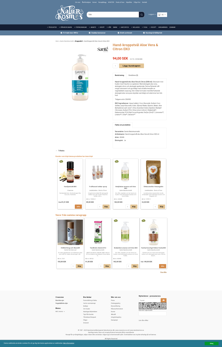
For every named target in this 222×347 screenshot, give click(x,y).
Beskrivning (119, 75)
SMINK (115, 27)
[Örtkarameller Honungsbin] (153, 172)
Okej (211, 343)
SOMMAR (172, 27)
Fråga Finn (137, 2)
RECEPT (153, 27)
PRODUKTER (53, 27)
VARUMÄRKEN (162, 27)
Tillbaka (60, 151)
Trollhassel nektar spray (98, 186)
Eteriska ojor (60, 300)
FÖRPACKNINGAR (81, 27)
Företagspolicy (115, 303)
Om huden (86, 309)
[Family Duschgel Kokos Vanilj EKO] (143, 220)
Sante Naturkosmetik (67, 41)
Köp (106, 207)
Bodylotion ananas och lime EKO (126, 187)
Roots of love (120, 2)
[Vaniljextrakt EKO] (61, 161)
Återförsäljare (86, 2)
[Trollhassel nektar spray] (98, 172)
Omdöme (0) (133, 75)
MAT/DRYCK (125, 27)
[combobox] (60, 311)
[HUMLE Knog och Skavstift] (70, 232)
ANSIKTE (93, 27)
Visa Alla (163, 272)
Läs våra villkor (143, 320)
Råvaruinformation (117, 309)
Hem (57, 41)
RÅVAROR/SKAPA (66, 27)
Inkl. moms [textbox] (59, 311)
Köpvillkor (129, 2)
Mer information (68, 343)
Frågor (85, 320)
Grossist (86, 323)
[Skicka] (163, 300)
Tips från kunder (88, 314)
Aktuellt (113, 314)
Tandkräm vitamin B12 (98, 248)
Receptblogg (102, 2)
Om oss (77, 2)
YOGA (145, 27)
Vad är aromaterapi (89, 303)
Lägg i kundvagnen (131, 66)
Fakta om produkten (122, 125)
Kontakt (144, 2)
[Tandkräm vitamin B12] (98, 232)
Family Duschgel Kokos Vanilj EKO (153, 248)
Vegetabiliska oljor (62, 303)
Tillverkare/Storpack (89, 317)
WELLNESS (136, 27)
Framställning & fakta (90, 300)
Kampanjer (114, 320)
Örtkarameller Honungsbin (153, 186)
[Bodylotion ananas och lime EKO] (116, 161)
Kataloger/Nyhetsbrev (90, 311)
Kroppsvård (79, 41)
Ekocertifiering (115, 306)
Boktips (85, 306)
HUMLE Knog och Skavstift (70, 248)
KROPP (102, 27)
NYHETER (111, 2)
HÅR (109, 27)
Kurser (94, 2)
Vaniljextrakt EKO (70, 186)
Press (113, 300)
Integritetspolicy (116, 317)
